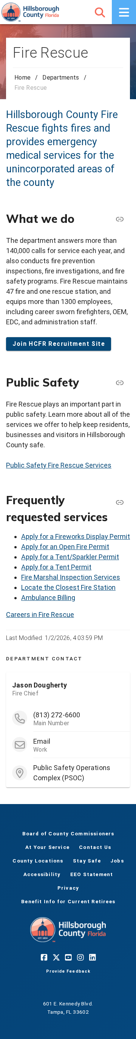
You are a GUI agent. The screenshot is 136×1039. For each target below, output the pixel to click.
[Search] (100, 12)
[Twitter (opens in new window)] (56, 957)
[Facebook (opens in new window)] (44, 957)
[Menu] (124, 12)
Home (22, 77)
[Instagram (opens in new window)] (80, 957)
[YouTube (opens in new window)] (68, 957)
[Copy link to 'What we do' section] (119, 219)
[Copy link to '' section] (119, 382)
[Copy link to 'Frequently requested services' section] (119, 502)
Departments (60, 77)
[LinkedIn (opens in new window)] (92, 957)
